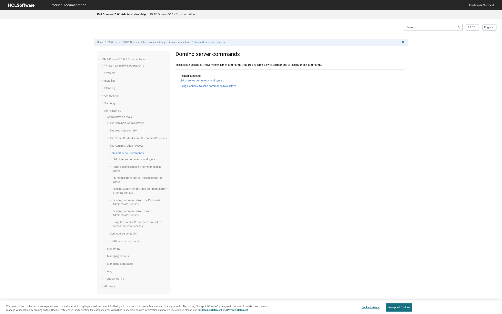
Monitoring (113, 248)
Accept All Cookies (399, 307)
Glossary (109, 286)
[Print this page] (403, 42)
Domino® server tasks (123, 233)
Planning (109, 88)
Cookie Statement (212, 310)
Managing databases (120, 263)
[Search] (459, 27)
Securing (109, 103)
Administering (158, 42)
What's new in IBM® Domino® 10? (125, 65)
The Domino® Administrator (127, 123)
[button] (100, 59)
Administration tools (179, 42)
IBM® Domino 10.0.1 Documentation (172, 14)
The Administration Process (126, 145)
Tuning (108, 271)
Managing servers (118, 256)
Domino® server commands (209, 42)
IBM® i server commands (125, 241)
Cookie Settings (371, 307)
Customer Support (481, 5)
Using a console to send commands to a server (208, 86)
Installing (109, 80)
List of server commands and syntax (135, 159)
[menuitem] (172, 14)
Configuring (111, 95)
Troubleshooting (114, 278)
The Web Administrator (124, 130)
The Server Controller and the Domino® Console (138, 138)
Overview (109, 73)
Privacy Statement (237, 310)
